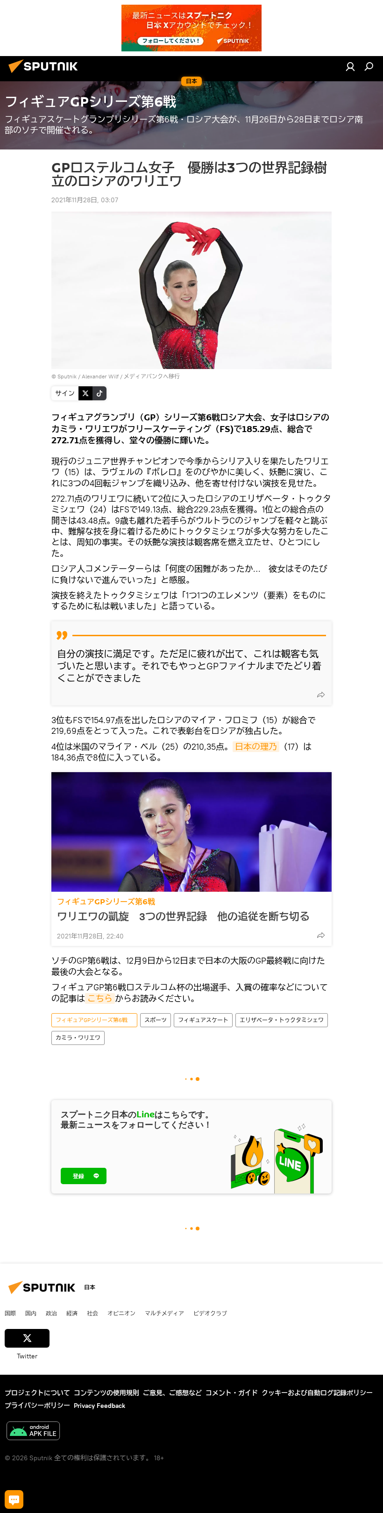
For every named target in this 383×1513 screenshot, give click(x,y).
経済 (72, 1313)
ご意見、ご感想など (172, 1393)
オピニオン (121, 1313)
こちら (100, 998)
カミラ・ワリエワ (78, 1037)
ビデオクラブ (210, 1313)
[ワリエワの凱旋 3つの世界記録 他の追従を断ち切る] (191, 832)
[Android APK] (33, 1431)
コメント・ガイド (232, 1393)
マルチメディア (164, 1313)
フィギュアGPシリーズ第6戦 (110, 902)
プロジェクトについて (37, 1393)
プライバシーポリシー (37, 1405)
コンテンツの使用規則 (106, 1393)
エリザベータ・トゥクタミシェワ (282, 1019)
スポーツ (155, 1019)
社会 (92, 1313)
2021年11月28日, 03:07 (84, 200)
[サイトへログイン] (350, 66)
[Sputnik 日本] (46, 74)
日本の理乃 (256, 746)
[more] (321, 694)
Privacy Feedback (99, 1405)
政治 (51, 1313)
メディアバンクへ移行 (152, 376)
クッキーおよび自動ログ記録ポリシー (317, 1393)
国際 (10, 1313)
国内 (30, 1313)
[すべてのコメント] (14, 1499)
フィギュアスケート (203, 1019)
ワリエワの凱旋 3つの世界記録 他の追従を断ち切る (183, 916)
